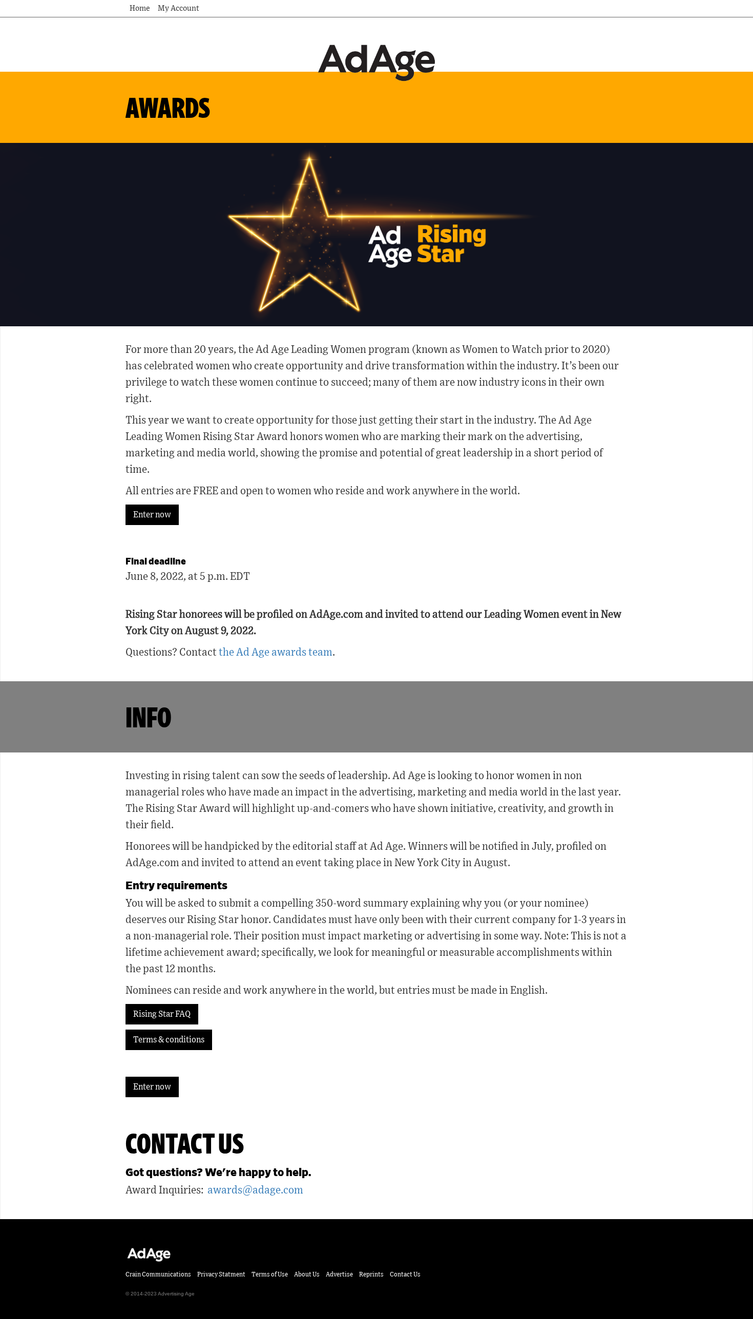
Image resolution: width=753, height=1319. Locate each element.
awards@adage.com (255, 1190)
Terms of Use (270, 1274)
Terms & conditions (168, 1040)
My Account (178, 8)
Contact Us (405, 1274)
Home (140, 8)
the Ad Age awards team (275, 652)
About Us (307, 1274)
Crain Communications (158, 1274)
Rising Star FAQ (162, 1014)
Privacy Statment (221, 1274)
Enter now (152, 515)
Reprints (371, 1274)
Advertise (339, 1274)
